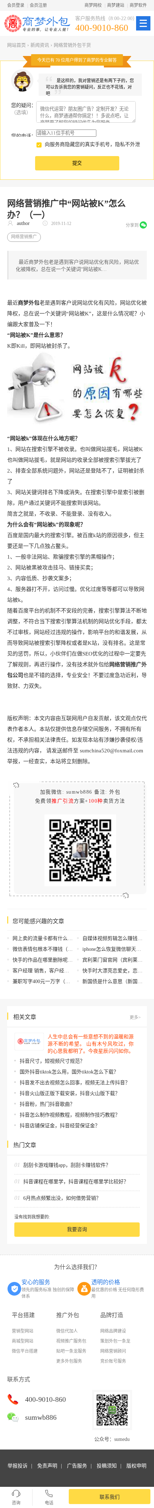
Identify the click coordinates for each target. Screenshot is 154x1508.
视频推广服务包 (71, 1341)
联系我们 (110, 1497)
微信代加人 (67, 1331)
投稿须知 (107, 1466)
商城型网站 (22, 1341)
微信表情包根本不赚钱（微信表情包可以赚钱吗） (68, 949)
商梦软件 (138, 5)
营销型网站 (22, 1331)
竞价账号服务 (113, 1361)
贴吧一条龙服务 (71, 1351)
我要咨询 (77, 1229)
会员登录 (15, 5)
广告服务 (77, 1466)
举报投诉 (18, 1466)
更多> (135, 1017)
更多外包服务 (69, 1361)
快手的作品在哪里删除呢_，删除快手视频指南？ (66, 960)
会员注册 (38, 5)
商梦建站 (115, 5)
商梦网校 (93, 5)
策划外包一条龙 (115, 1341)
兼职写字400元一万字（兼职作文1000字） (59, 981)
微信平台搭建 (25, 1351)
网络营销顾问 (113, 1351)
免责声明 (47, 1466)
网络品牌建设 (113, 1331)
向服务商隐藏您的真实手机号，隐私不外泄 (92, 144)
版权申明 (136, 1466)
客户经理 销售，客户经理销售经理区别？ (58, 970)
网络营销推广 (24, 236)
